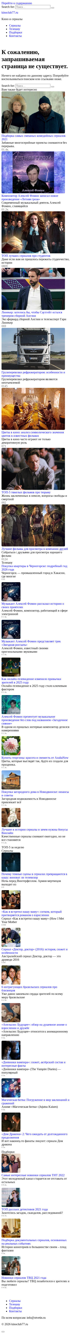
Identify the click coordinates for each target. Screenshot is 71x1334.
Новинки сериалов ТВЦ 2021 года (24, 1277)
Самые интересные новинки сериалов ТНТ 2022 (33, 1175)
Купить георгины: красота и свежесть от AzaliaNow (35, 757)
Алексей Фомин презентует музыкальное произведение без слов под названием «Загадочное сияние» (35, 720)
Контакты (15, 35)
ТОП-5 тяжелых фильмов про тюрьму (26, 492)
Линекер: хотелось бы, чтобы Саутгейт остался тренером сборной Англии (32, 314)
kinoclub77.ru (10, 12)
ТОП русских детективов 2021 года (25, 1209)
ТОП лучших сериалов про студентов (26, 255)
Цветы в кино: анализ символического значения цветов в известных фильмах (33, 434)
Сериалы (15, 25)
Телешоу (14, 29)
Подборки (15, 32)
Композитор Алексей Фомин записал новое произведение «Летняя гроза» (30, 197)
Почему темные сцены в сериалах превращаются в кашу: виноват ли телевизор (34, 875)
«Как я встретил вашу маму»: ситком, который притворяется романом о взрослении (32, 913)
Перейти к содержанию (17, 3)
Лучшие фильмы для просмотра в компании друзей (35, 548)
